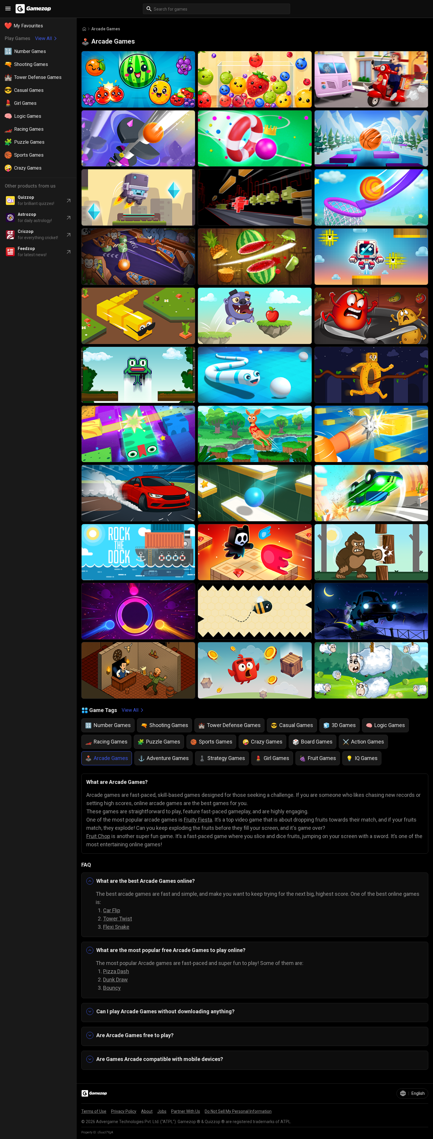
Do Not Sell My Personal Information (238, 1111)
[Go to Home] (84, 29)
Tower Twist (117, 918)
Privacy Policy (123, 1111)
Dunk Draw (115, 979)
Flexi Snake (116, 927)
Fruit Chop (98, 836)
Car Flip (111, 910)
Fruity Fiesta (198, 820)
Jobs (161, 1111)
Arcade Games (105, 29)
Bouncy (112, 988)
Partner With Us (185, 1111)
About (147, 1111)
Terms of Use (93, 1111)
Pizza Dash (116, 971)
